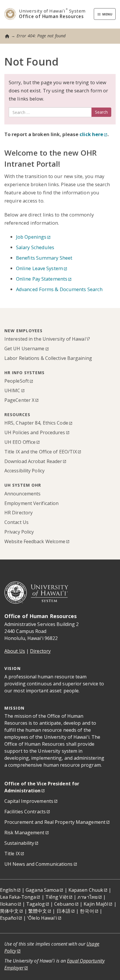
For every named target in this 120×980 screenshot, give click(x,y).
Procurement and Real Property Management (54, 822)
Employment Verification (31, 503)
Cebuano (64, 904)
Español (9, 918)
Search (101, 112)
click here (90, 134)
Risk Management (24, 832)
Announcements (22, 493)
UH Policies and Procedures (34, 432)
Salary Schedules (35, 247)
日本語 (63, 911)
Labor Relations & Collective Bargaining (48, 358)
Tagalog (35, 904)
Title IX (12, 853)
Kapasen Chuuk (85, 890)
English (8, 890)
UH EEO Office (20, 442)
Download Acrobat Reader (33, 461)
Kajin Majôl (96, 904)
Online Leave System (39, 268)
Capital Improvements (28, 801)
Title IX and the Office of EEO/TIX (40, 451)
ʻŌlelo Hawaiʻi (42, 918)
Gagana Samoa (42, 890)
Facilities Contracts (25, 811)
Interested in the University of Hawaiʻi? (47, 339)
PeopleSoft (16, 381)
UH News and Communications (38, 864)
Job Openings (31, 236)
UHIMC (12, 390)
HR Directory (18, 512)
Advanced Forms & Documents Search (59, 289)
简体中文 (9, 911)
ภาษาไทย (87, 897)
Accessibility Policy (24, 470)
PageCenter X (19, 400)
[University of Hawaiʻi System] (36, 592)
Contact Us (16, 522)
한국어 (87, 911)
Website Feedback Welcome (34, 541)
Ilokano (8, 904)
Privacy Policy (19, 532)
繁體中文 (37, 911)
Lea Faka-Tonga (18, 897)
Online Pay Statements (41, 278)
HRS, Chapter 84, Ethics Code (36, 423)
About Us (14, 651)
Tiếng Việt (56, 897)
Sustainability (19, 843)
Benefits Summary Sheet (44, 257)
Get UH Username (24, 348)
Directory (40, 651)
